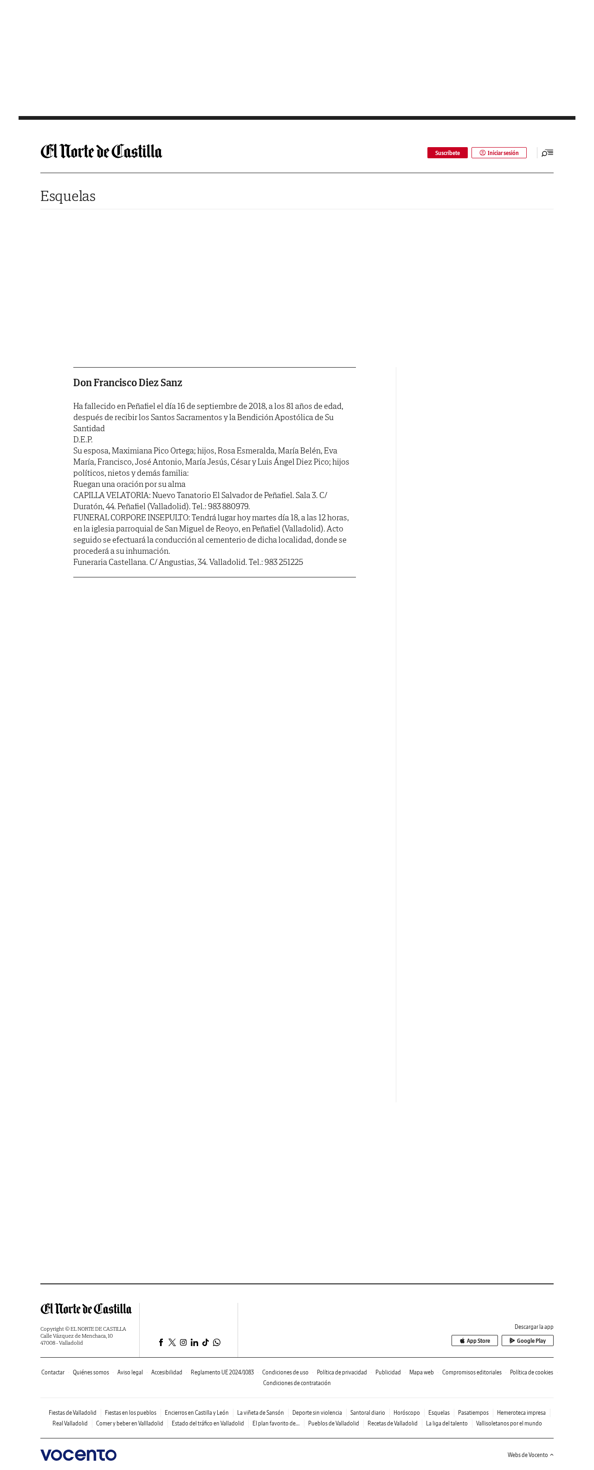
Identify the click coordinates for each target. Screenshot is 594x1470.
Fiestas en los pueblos (130, 1412)
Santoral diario (367, 1412)
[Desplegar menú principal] (548, 152)
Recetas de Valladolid (393, 1423)
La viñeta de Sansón (260, 1412)
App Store (478, 1340)
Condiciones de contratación (297, 1382)
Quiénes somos (91, 1372)
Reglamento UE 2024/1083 (222, 1372)
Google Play (531, 1340)
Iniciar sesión (503, 152)
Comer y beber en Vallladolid (129, 1423)
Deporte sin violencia (317, 1412)
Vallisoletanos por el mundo (509, 1423)
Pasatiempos (473, 1412)
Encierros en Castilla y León (197, 1412)
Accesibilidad (166, 1372)
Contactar (53, 1372)
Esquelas (68, 195)
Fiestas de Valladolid (73, 1412)
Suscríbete (447, 152)
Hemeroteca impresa (521, 1412)
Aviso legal (130, 1372)
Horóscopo (407, 1412)
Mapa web (421, 1372)
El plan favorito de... (276, 1423)
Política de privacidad (342, 1372)
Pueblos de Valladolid (333, 1423)
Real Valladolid (70, 1423)
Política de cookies (531, 1372)
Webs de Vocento (528, 1454)
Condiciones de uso (285, 1372)
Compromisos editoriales (472, 1372)
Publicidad (388, 1372)
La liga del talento (447, 1423)
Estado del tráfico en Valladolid (208, 1423)
